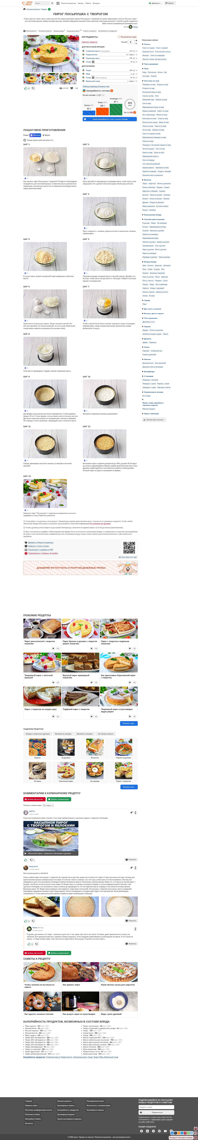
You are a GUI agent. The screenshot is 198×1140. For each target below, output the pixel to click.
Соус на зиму (160, 149)
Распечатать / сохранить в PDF (40, 550)
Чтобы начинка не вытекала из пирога (39, 986)
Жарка (153, 223)
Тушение (145, 230)
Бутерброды (149, 371)
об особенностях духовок (100, 524)
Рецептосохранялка (68, 3)
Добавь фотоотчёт (35, 799)
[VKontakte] (172, 1133)
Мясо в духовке (160, 249)
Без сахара (146, 396)
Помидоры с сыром (149, 387)
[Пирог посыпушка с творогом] (32, 78)
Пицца (152, 284)
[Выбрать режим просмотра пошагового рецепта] (26, 178)
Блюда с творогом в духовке (38, 734)
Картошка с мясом (163, 387)
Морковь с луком (163, 384)
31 (29, 921)
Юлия (135, 27)
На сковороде (162, 223)
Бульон (160, 72)
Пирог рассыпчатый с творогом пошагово (40, 642)
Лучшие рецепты (64, 1101)
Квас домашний (160, 363)
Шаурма (145, 330)
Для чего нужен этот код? (128, 557)
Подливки (146, 351)
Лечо (157, 96)
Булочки (145, 195)
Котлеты (151, 265)
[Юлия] (29, 928)
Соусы (147, 347)
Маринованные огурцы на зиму (153, 107)
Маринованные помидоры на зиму (154, 137)
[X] (175, 1133)
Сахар (88, 62)
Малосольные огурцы (150, 122)
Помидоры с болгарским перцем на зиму (157, 145)
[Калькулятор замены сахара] (93, 61)
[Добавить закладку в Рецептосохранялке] (71, 88)
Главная (28, 1101)
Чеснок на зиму (148, 126)
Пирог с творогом (123, 781)
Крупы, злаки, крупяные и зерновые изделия (153, 404)
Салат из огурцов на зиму (151, 134)
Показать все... (129, 787)
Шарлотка (152, 183)
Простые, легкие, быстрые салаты (154, 59)
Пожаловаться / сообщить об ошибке (43, 553)
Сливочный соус (156, 351)
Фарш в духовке (148, 249)
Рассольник (152, 72)
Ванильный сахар (93, 81)
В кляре (152, 296)
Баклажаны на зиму (149, 118)
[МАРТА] (25, 812)
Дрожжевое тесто (149, 322)
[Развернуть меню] (196, 1138)
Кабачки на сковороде (150, 234)
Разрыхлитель (92, 55)
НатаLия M (33, 866)
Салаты (147, 44)
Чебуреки (158, 281)
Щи (165, 72)
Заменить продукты (89, 42)
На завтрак (94, 781)
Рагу (162, 269)
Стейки (150, 269)
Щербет (145, 342)
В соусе (145, 227)
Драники (145, 202)
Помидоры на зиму (149, 84)
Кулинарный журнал (66, 1114)
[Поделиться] (196, 1133)
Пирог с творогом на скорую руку (40, 709)
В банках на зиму (149, 88)
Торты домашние (151, 64)
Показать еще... (129, 723)
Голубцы (157, 269)
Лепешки (166, 199)
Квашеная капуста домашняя (153, 175)
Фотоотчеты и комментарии (98, 1105)
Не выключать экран (128, 37)
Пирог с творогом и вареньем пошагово (115, 642)
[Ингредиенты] (196, 1129)
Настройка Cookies (33, 1119)
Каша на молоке (148, 277)
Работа (88, 3)
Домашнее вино (148, 363)
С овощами (148, 376)
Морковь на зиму (158, 130)
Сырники (162, 191)
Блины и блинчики (149, 187)
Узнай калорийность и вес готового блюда (110, 119)
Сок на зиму (147, 103)
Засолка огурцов (148, 149)
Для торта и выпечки (152, 309)
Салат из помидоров (157, 55)
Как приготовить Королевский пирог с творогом (118, 676)
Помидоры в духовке (150, 257)
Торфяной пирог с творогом (76, 709)
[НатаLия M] (25, 867)
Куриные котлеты (162, 292)
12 (32, 944)
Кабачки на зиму (161, 100)
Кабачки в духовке (149, 242)
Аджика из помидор (149, 171)
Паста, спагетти (148, 281)
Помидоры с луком (149, 384)
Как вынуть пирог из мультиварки (79, 1014)
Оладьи (166, 187)
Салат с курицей (162, 48)
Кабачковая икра (148, 100)
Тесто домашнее (150, 318)
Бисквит (145, 199)
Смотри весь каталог (155, 420)
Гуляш (165, 281)
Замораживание (148, 246)
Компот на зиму (162, 111)
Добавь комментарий (60, 799)
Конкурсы (96, 3)
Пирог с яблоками (151, 414)
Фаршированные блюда (158, 227)
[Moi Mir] (182, 1133)
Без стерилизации (149, 115)
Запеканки (166, 265)
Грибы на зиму (148, 152)
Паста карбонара (161, 284)
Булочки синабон (162, 206)
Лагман (145, 296)
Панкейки (152, 210)
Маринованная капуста (150, 156)
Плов (144, 269)
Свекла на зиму (148, 141)
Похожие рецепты (45, 31)
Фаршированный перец (150, 238)
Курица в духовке (163, 242)
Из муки (37, 781)
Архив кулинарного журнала (69, 1119)
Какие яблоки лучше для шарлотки (118, 985)
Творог (88, 70)
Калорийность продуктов (107, 31)
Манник (145, 210)
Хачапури (167, 195)
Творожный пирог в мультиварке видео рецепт (117, 710)
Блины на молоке (156, 199)
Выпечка (147, 180)
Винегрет (146, 55)
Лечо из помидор (148, 160)
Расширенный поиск (95, 1101)
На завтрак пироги (105, 734)
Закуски (147, 326)
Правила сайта (31, 1105)
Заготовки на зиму (151, 81)
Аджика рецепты (148, 168)
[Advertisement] (157, 22)
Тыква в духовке (164, 257)
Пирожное (152, 342)
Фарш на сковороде (149, 253)
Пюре (144, 304)
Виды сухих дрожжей (111, 1014)
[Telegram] (191, 1133)
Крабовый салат (148, 52)
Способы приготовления (154, 219)
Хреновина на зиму (162, 168)
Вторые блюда (150, 262)
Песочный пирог (66, 781)
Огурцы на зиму (162, 84)
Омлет (157, 277)
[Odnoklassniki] (178, 1133)
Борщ (144, 72)
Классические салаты (162, 52)
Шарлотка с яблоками (150, 191)
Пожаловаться (31, 31)
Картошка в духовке (157, 230)
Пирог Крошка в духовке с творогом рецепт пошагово (80, 642)
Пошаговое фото (74, 31)
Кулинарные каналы (95, 1110)
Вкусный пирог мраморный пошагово (76, 676)
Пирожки (160, 187)
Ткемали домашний (149, 354)
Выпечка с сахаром (85, 734)
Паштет (165, 334)
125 (76, 88)
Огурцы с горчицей (164, 171)
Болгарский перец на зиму (152, 92)
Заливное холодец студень (152, 334)
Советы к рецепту (89, 31)
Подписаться (157, 1112)
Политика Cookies (32, 1114)
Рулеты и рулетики (156, 330)
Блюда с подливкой (157, 288)
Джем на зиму (164, 122)
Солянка (154, 76)
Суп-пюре (146, 76)
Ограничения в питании (153, 392)
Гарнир (147, 300)
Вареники (164, 277)
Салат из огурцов (149, 48)
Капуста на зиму (160, 126)
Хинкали (145, 273)
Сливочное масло (93, 51)
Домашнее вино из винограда (153, 367)
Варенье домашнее (149, 111)
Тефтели (146, 288)
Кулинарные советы (65, 1105)
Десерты (147, 339)
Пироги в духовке (156, 195)
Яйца (88, 74)
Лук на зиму (147, 130)
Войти (170, 3)
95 (29, 88)
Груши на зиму (159, 152)
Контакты (29, 1123)
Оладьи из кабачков (157, 202)
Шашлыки (158, 265)
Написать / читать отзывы (38, 546)
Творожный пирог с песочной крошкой (39, 676)
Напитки (147, 359)
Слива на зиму (163, 118)
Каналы (81, 3)
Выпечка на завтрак (63, 734)
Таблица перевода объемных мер (96, 86)
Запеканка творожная (157, 273)
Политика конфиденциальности (38, 1110)
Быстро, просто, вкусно (154, 313)
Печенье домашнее (164, 183)
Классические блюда (152, 215)
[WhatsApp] (188, 1133)
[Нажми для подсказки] (111, 90)
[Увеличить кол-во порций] (136, 40)
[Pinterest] (185, 1133)
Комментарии (59, 31)
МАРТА (32, 811)
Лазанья (145, 284)
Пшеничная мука (92, 58)
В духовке (146, 223)
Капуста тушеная (148, 292)
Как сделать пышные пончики (39, 1014)
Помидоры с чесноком (150, 380)
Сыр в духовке (160, 246)
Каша (144, 265)
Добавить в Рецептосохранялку (40, 542)
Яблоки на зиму (162, 115)
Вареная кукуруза (149, 409)
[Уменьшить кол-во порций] (136, 43)
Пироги (145, 183)
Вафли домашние (149, 206)
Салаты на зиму (148, 96)
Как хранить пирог (71, 985)
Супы (146, 68)
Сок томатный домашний (151, 164)
